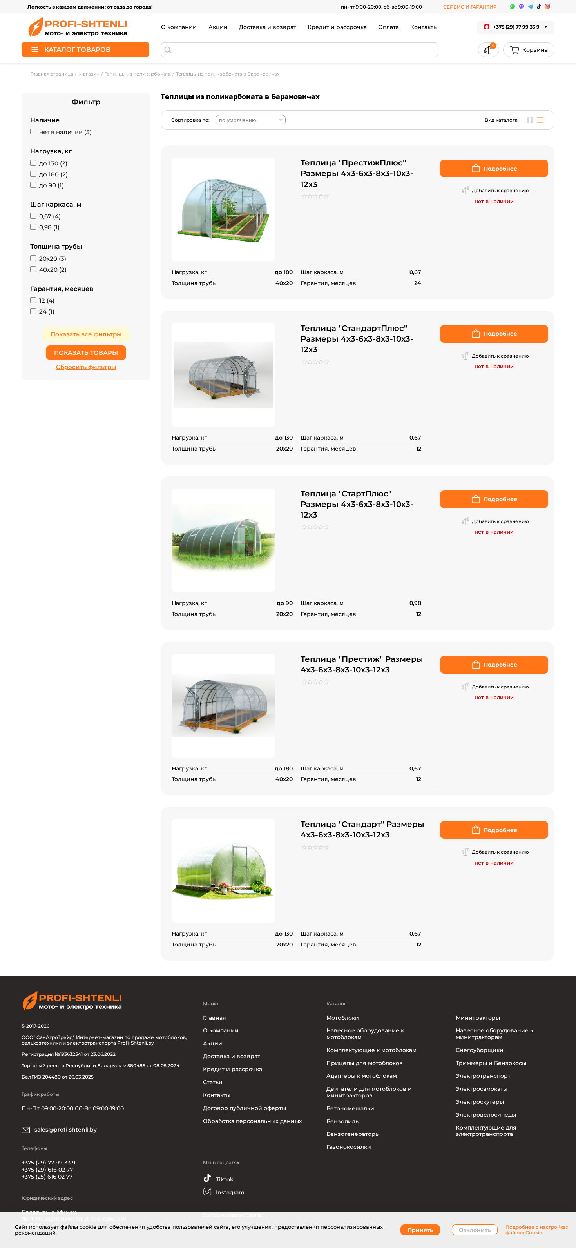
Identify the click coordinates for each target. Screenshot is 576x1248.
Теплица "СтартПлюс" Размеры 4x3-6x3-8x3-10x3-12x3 (357, 504)
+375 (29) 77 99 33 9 (49, 1162)
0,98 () (49, 227)
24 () (46, 311)
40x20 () (53, 269)
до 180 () (53, 174)
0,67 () (50, 216)
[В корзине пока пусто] (528, 49)
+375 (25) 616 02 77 (47, 1176)
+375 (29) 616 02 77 (47, 1169)
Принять (420, 1229)
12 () (46, 300)
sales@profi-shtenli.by (65, 1129)
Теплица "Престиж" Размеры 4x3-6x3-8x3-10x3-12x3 (362, 664)
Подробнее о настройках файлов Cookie (536, 1229)
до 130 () (53, 163)
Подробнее (500, 168)
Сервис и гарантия (470, 7)
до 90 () (51, 185)
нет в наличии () (65, 132)
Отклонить (475, 1229)
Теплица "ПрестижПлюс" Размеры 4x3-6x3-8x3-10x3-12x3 (357, 173)
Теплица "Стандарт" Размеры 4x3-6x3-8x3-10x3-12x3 (362, 829)
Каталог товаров (77, 49)
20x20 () (52, 258)
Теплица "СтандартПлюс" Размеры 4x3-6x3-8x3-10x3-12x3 (357, 338)
